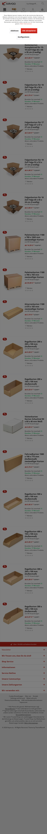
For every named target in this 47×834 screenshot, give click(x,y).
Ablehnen (15, 31)
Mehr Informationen (26, 24)
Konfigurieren (23, 37)
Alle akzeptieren (29, 31)
